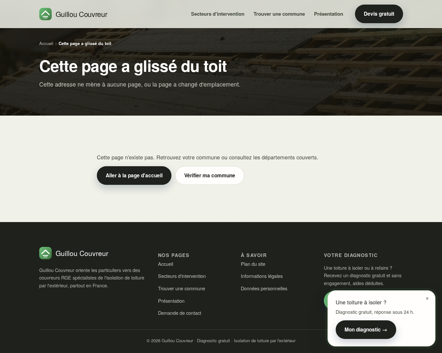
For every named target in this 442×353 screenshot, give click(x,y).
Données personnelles (264, 288)
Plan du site (253, 263)
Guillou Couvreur (81, 14)
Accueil (46, 43)
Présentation (328, 13)
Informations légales (262, 275)
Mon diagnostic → (366, 329)
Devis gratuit (379, 13)
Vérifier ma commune (209, 175)
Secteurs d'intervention (217, 13)
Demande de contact (179, 312)
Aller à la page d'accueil (134, 175)
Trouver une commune (279, 13)
